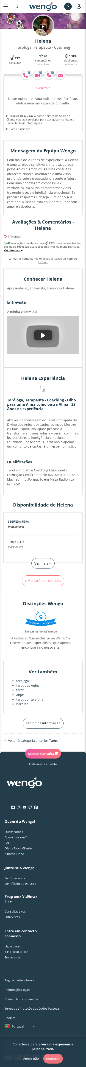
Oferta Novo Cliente (18, 848)
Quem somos (14, 832)
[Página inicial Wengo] (24, 783)
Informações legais (17, 990)
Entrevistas (12, 917)
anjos (20, 695)
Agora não (31, 1058)
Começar (53, 1058)
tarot (20, 690)
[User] (79, 6)
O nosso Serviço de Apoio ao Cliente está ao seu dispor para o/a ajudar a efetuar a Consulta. (40, 119)
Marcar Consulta (41, 753)
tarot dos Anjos (27, 685)
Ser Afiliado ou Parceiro (20, 884)
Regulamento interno (19, 980)
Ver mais (41, 563)
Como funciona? (19, 129)
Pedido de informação (43, 723)
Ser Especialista (15, 878)
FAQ (7, 843)
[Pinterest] (36, 807)
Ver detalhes (12, 250)
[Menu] (5, 6)
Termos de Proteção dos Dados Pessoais (32, 1008)
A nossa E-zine (14, 854)
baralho (22, 704)
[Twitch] (30, 807)
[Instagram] (18, 807)
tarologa (22, 681)
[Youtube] (24, 807)
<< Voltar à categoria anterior (30, 740)
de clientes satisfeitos (71, 60)
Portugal (18, 1026)
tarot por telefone (29, 699)
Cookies (10, 1018)
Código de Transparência (21, 999)
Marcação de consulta (44, 580)
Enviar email (13, 957)
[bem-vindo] (43, 6)
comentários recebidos (43, 60)
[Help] (68, 6)
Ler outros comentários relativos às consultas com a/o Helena (43, 260)
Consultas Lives (15, 911)
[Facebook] (13, 807)
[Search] (16, 6)
